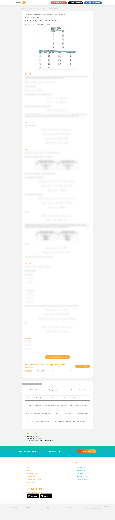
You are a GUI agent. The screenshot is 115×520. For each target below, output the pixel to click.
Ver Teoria (81, 366)
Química (32, 8)
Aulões (29, 470)
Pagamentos (79, 473)
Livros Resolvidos (32, 473)
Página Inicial (25, 8)
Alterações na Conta (81, 476)
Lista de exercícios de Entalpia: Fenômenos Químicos (40, 440)
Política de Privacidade (11, 507)
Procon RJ (68, 507)
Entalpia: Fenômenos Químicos (50, 8)
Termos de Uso (29, 507)
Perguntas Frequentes (81, 479)
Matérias (29, 467)
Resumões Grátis (31, 482)
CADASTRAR (86, 451)
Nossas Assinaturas (81, 467)
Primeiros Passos (80, 470)
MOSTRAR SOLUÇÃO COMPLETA (57, 357)
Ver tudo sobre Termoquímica (35, 438)
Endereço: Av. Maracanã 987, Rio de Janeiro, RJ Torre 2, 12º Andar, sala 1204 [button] (97, 507)
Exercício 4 (28, 370)
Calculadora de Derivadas (34, 479)
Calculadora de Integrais (33, 476)
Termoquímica (38, 8)
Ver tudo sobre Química (34, 436)
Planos (47, 507)
